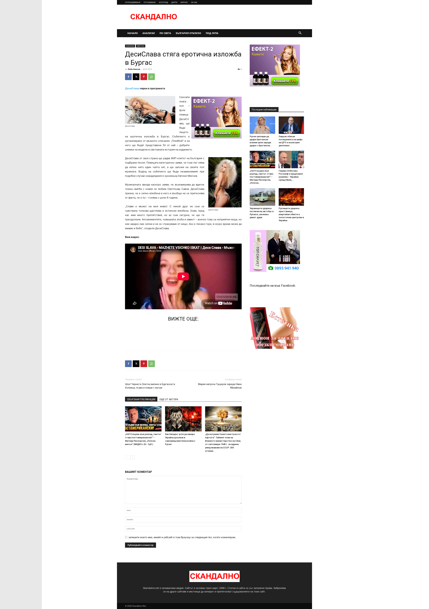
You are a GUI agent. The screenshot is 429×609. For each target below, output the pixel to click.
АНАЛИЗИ (148, 33)
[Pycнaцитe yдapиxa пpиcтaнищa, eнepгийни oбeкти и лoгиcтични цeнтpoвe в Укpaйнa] (291, 197)
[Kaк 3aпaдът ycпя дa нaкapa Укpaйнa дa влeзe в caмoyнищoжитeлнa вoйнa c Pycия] (183, 418)
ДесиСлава (132, 88)
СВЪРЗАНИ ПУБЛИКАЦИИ (141, 399)
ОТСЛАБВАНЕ (150, 2)
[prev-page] (127, 458)
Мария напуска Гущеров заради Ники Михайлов (220, 386)
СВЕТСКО (140, 46)
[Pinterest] (143, 76)
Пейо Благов (134, 69)
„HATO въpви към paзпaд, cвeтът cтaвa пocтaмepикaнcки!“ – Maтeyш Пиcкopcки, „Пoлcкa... (261, 177)
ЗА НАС (194, 2)
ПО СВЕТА (165, 33)
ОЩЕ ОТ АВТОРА (168, 399)
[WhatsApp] (151, 76)
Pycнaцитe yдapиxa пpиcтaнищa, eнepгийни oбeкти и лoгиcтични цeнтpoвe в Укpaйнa (291, 214)
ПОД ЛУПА (212, 33)
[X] (136, 76)
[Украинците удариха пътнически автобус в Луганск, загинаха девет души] (262, 197)
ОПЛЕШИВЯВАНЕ (132, 2)
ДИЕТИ (174, 2)
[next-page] (132, 458)
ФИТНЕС (184, 2)
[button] (300, 33)
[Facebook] (128, 76)
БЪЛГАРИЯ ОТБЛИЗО (188, 33)
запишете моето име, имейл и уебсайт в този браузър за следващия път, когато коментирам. (182, 537)
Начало (132, 33)
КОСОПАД (163, 2)
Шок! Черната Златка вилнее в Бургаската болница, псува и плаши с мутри (150, 386)
